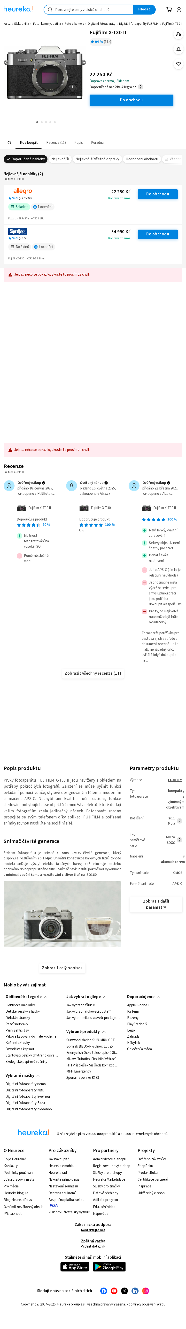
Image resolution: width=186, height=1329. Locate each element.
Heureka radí (58, 1172)
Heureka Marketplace (109, 1179)
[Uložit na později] (178, 64)
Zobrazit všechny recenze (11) (93, 673)
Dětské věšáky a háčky (23, 1011)
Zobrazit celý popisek (62, 968)
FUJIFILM (175, 780)
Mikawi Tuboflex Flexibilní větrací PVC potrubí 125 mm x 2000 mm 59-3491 (93, 1059)
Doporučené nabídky (28, 159)
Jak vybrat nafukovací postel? (88, 1011)
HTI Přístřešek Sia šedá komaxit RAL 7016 (93, 1065)
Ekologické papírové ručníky (26, 1061)
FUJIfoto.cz (46, 493)
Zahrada (133, 1036)
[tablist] (74, 143)
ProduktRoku (148, 1172)
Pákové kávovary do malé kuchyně (31, 1036)
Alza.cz (105, 493)
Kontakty (11, 1166)
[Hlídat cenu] (178, 49)
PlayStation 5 (137, 1024)
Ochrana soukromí (62, 1193)
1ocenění (45, 206)
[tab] (28, 143)
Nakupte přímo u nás (63, 1179)
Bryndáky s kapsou (20, 1049)
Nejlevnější (60, 159)
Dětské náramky (18, 1018)
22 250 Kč (121, 192)
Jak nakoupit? (58, 1159)
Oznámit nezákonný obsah (23, 1206)
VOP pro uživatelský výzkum (69, 1212)
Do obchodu (157, 194)
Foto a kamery (74, 24)
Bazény (133, 1018)
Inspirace (144, 1186)
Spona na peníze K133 (82, 1078)
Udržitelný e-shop (151, 1193)
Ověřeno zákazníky (152, 1159)
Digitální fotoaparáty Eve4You (28, 1096)
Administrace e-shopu (109, 1159)
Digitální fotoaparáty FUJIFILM (138, 24)
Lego (131, 1030)
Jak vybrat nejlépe (83, 997)
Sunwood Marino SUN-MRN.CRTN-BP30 (93, 1040)
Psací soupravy (17, 1024)
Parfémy (133, 1011)
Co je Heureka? (15, 1159)
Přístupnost (13, 1213)
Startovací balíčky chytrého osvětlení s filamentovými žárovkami (32, 1055)
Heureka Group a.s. (71, 1304)
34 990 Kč (121, 232)
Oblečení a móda (139, 1049)
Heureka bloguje (16, 1193)
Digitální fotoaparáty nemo (26, 1084)
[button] (28, 143)
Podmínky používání (18, 1172)
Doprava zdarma (119, 198)
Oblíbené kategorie (24, 997)
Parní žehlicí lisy (17, 1030)
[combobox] (89, 10)
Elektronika (21, 24)
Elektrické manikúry (20, 1005)
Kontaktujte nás (93, 1230)
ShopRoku (145, 1166)
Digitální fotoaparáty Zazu (25, 1103)
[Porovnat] (178, 34)
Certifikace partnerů (153, 1179)
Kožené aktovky (18, 1043)
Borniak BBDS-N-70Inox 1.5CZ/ (89, 1046)
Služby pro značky (106, 1186)
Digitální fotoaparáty (101, 24)
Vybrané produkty (83, 1032)
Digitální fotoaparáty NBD (25, 1090)
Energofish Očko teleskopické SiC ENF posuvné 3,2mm (93, 1052)
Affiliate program (105, 1199)
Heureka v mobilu (61, 1166)
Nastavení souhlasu (63, 1186)
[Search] (9, 142)
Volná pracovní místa (19, 1179)
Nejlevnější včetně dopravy (97, 159)
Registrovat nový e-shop (111, 1166)
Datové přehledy (105, 1193)
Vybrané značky (20, 1076)
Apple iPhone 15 (139, 1005)
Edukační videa (104, 1206)
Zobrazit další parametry (156, 904)
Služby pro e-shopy (107, 1172)
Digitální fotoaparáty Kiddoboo (29, 1109)
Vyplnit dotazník (93, 1246)
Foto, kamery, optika (47, 24)
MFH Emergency (78, 1071)
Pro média (11, 1186)
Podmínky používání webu (145, 1304)
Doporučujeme (141, 997)
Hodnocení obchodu (142, 159)
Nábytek (133, 1043)
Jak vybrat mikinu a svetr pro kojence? (93, 1018)
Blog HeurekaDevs (18, 1199)
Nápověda (100, 1213)
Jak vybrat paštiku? (80, 1005)
